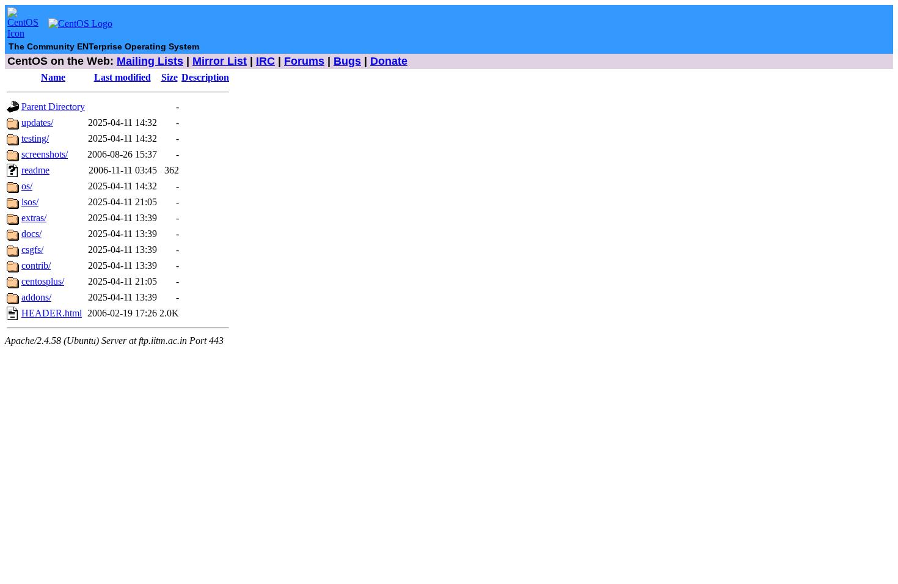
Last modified (122, 77)
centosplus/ (42, 281)
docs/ (31, 233)
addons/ (36, 297)
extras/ (33, 218)
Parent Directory (53, 106)
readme (35, 170)
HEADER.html (51, 313)
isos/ (29, 202)
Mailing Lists (150, 61)
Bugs (347, 61)
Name (53, 77)
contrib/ (36, 265)
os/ (26, 186)
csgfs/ (32, 249)
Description (205, 77)
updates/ (37, 122)
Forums (304, 61)
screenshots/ (44, 154)
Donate (388, 61)
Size (169, 77)
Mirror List (219, 61)
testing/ (35, 138)
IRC (265, 61)
